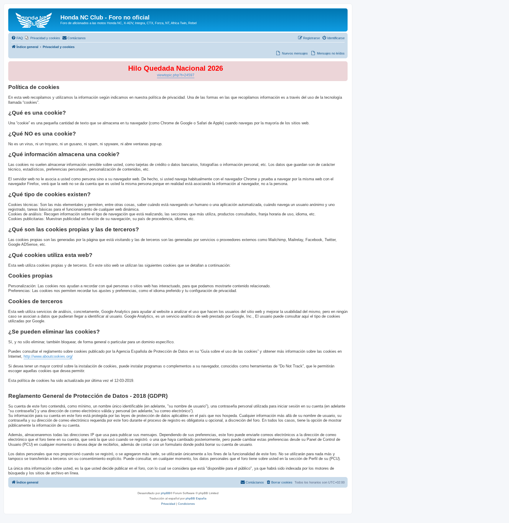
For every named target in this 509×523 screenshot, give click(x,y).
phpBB (165, 493)
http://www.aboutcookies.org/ (48, 356)
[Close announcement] (343, 66)
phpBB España (196, 498)
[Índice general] (35, 19)
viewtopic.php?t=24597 (175, 75)
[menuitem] (17, 38)
